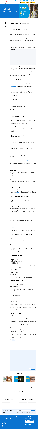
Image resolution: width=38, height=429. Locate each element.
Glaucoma (13, 339)
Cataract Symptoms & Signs (14, 397)
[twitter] (5, 23)
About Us (15, 418)
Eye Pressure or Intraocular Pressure (14, 401)
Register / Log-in (32, 2)
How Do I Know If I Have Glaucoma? (30, 383)
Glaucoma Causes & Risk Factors (31, 399)
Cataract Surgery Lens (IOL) (22, 397)
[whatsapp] (5, 26)
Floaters (7, 406)
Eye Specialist (21, 401)
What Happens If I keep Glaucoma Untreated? (7, 383)
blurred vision (32, 105)
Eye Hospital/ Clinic (26, 406)
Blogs (14, 417)
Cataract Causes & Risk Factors (6, 399)
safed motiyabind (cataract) (14, 86)
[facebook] (5, 22)
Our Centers (27, 2)
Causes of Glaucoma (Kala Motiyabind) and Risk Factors (26, 160)
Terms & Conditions (8, 427)
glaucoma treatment (15, 227)
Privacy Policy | (3, 427)
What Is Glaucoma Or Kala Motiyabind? (19, 383)
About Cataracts (12, 399)
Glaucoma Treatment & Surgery (23, 399)
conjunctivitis (17, 192)
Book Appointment (23, 2)
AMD (15, 406)
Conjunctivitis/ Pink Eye (30, 397)
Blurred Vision (29, 401)
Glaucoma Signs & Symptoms (5, 401)
